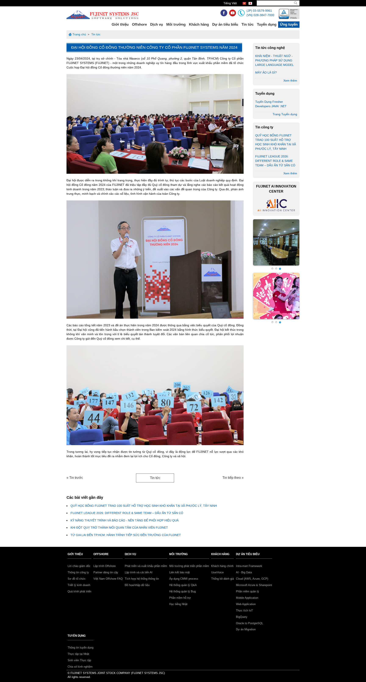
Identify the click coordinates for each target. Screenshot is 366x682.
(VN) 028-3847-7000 (260, 15)
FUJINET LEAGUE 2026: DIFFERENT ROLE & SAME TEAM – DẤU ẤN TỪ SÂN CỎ (127, 513)
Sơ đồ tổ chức (77, 578)
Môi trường (176, 24)
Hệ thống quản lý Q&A (183, 585)
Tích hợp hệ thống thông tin (142, 578)
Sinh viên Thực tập (79, 660)
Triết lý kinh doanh (79, 585)
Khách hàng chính (222, 566)
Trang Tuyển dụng (285, 114)
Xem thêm (290, 80)
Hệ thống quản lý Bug (182, 591)
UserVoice (217, 572)
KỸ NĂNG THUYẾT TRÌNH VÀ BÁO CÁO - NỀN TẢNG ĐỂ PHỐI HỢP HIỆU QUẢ (125, 520)
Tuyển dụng (266, 24)
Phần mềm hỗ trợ (180, 597)
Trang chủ (79, 34)
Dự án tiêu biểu (225, 24)
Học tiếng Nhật (178, 604)
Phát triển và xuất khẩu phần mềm (146, 566)
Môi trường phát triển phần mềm (189, 566)
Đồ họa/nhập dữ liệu (137, 585)
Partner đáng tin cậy (105, 572)
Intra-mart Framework (249, 566)
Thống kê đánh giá (222, 578)
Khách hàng (199, 24)
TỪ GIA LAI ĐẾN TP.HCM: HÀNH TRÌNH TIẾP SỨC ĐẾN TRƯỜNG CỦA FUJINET (126, 535)
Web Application (246, 604)
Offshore (139, 24)
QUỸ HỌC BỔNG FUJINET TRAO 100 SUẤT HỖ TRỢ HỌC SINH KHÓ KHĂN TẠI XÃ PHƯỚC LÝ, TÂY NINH (144, 505)
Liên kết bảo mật (179, 572)
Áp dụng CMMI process (183, 578)
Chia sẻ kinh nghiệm (80, 666)
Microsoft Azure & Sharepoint (254, 585)
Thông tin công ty (78, 572)
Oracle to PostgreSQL (249, 623)
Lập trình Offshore (104, 566)
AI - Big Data (244, 572)
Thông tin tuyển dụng (80, 647)
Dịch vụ (156, 24)
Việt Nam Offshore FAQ (108, 578)
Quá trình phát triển (79, 591)
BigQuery (241, 616)
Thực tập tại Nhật (78, 654)
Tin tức (247, 24)
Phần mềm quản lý (247, 591)
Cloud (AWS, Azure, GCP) (252, 578)
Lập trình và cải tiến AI (138, 572)
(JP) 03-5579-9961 (259, 10)
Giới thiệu (120, 24)
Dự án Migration (246, 629)
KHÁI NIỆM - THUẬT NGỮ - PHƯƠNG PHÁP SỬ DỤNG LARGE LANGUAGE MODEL (274, 60)
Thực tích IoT (244, 610)
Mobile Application (247, 597)
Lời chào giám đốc (79, 566)
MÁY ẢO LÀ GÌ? (266, 72)
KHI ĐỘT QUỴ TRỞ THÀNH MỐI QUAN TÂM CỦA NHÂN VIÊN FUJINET (119, 527)
